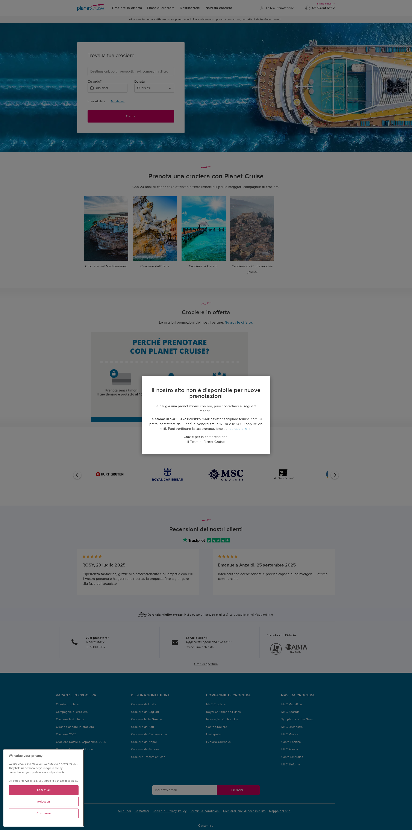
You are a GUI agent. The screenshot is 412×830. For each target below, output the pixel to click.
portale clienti (240, 429)
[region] (43, 788)
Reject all (43, 801)
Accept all (44, 790)
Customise (43, 813)
